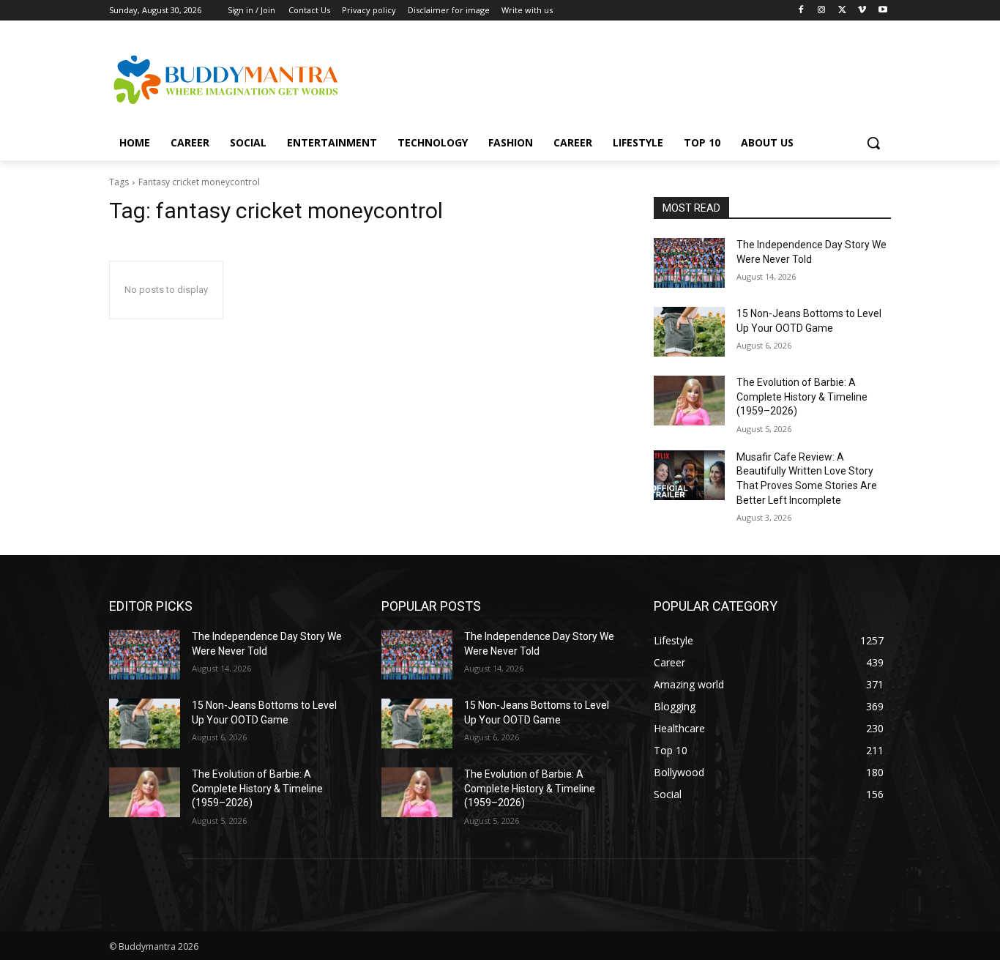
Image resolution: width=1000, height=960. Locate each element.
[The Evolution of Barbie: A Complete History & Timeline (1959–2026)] (689, 400)
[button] (873, 142)
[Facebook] (801, 10)
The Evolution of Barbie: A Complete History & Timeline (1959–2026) (801, 396)
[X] (842, 10)
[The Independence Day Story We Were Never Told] (689, 263)
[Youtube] (882, 10)
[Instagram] (821, 10)
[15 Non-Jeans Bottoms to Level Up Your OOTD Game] (689, 332)
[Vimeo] (862, 10)
